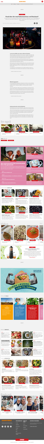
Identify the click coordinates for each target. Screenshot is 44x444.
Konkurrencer (18, 426)
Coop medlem (25, 429)
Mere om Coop (25, 421)
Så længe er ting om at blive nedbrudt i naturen (9, 182)
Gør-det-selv (4, 178)
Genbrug (3, 174)
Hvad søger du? (19, 420)
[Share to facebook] (34, 23)
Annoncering (25, 425)
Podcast (17, 428)
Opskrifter (17, 424)
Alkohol (22, 14)
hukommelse (11, 140)
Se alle (41, 223)
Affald (3, 171)
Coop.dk (24, 427)
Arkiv (16, 431)
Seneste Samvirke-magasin (18, 434)
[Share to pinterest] (37, 23)
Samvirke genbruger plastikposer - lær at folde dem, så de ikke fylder (12, 175)
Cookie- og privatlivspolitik (23, 442)
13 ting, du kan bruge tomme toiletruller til (8, 179)
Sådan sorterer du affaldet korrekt (7, 172)
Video (16, 429)
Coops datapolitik (31, 442)
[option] (8, 130)
